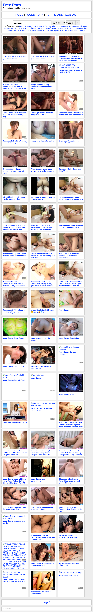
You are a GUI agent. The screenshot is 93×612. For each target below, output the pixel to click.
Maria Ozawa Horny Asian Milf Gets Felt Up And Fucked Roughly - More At (15, 453)
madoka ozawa (66, 30)
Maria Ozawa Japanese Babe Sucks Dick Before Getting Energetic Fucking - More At (71, 453)
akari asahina (25, 30)
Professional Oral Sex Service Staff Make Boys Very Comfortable (43, 537)
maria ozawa (32, 26)
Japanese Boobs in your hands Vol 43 (69, 142)
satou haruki (79, 30)
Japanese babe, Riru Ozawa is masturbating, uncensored (15, 142)
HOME (19, 14)
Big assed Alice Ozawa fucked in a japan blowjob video (13, 171)
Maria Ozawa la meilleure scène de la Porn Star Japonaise (69, 255)
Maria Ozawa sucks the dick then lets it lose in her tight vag (14, 115)
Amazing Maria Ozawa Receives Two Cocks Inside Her (70, 509)
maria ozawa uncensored (71, 26)
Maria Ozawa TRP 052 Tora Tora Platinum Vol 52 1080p (14, 580)
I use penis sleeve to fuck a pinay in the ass (42, 142)
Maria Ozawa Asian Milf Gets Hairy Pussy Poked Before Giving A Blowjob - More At (14, 481)
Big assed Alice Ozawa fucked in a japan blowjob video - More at (69, 481)
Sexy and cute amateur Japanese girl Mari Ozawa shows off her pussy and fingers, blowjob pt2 (41, 228)
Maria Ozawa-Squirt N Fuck (14, 380)
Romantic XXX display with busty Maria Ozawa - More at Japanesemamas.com (70, 58)
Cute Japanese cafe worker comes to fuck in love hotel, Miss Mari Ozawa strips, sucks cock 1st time (14, 228)
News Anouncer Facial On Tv (15, 423)
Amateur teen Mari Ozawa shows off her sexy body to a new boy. (43, 255)
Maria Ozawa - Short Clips (13, 366)
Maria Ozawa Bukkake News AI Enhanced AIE (42, 564)
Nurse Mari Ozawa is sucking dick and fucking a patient (71, 226)
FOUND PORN (34, 14)
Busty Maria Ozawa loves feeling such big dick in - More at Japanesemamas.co (14, 86)
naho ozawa (13, 30)
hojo (86, 28)
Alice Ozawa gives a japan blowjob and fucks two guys (42, 170)
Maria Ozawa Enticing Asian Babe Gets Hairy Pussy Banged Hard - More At (42, 453)
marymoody (46, 28)
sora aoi (42, 26)
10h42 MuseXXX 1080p (68, 575)
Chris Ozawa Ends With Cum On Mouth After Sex (14, 508)
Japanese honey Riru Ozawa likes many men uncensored (14, 255)
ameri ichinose (52, 26)
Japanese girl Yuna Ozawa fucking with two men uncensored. (13, 312)
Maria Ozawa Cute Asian (69, 338)
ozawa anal (48, 30)
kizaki (39, 30)
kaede (66, 28)
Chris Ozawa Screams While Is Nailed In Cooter (42, 508)
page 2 (46, 602)
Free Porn (12, 5)
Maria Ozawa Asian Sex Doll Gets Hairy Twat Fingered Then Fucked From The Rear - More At (70, 425)
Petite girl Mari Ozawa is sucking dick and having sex (71, 198)
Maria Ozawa (64, 310)
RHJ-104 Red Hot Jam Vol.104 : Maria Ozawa (68, 536)
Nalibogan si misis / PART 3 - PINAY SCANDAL (43, 198)
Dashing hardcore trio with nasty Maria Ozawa (42, 114)
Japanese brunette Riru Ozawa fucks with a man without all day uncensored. (14, 284)
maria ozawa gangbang (25, 28)
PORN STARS (54, 14)
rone (38, 28)
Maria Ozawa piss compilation (38, 480)
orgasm (22, 26)
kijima (56, 30)
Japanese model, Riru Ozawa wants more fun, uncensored (71, 114)
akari (34, 30)
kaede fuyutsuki (76, 28)
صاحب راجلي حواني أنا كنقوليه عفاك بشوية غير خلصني (14, 198)
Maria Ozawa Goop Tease (13, 338)
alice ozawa (57, 28)
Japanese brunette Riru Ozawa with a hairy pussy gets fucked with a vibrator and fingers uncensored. (42, 285)
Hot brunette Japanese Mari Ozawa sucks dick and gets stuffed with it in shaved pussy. (70, 285)
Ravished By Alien (66, 394)
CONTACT (71, 14)
